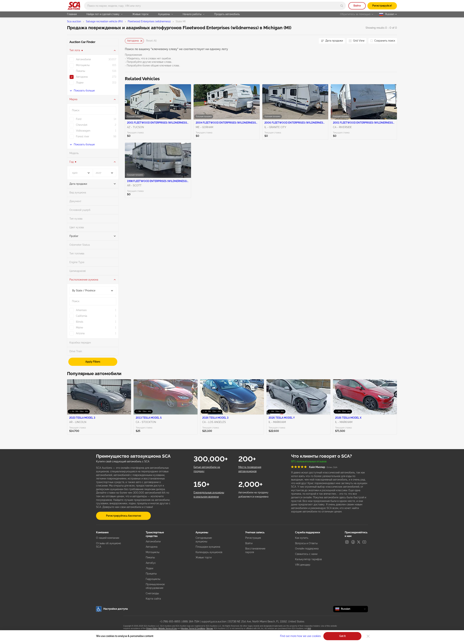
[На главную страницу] (74, 6)
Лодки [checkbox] (79, 82)
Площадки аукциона (208, 546)
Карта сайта (153, 598)
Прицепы (151, 573)
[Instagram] (347, 542)
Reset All (151, 40)
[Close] (368, 636)
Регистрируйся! (382, 5)
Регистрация (253, 537)
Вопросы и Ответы (306, 543)
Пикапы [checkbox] (80, 70)
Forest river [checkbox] (82, 136)
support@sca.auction (213, 621)
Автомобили (153, 541)
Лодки (149, 568)
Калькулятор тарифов (308, 559)
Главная (72, 14)
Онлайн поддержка (307, 548)
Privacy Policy (151, 628)
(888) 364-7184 (190, 621)
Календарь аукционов (209, 552)
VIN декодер (302, 564)
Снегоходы (152, 593)
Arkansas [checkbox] (81, 310)
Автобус (151, 562)
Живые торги (140, 14)
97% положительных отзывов (309, 461)
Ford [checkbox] (78, 119)
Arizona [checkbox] (80, 333)
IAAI (309, 628)
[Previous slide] (127, 41)
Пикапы (150, 557)
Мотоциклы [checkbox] (83, 65)
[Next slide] (311, 41)
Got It (342, 636)
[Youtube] (364, 542)
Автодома (133, 40)
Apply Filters (92, 361)
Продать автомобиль (227, 14)
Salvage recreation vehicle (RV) (104, 21)
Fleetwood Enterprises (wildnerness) (149, 21)
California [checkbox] (81, 315)
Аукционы (164, 14)
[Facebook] (353, 542)
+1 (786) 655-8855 (170, 621)
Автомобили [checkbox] (83, 59)
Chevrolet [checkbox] (81, 124)
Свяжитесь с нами (306, 554)
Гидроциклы (153, 579)
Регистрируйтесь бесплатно (123, 515)
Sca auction (74, 21)
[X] (358, 542)
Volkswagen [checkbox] (83, 130)
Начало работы (192, 14)
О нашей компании (107, 537)
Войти (357, 5)
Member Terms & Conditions (193, 628)
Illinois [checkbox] (79, 321)
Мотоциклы (152, 552)
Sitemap (209, 628)
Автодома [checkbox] (82, 76)
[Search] (341, 5)
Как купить (301, 537)
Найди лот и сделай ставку (102, 14)
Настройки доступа (115, 608)
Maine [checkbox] (79, 327)
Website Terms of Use (167, 628)
